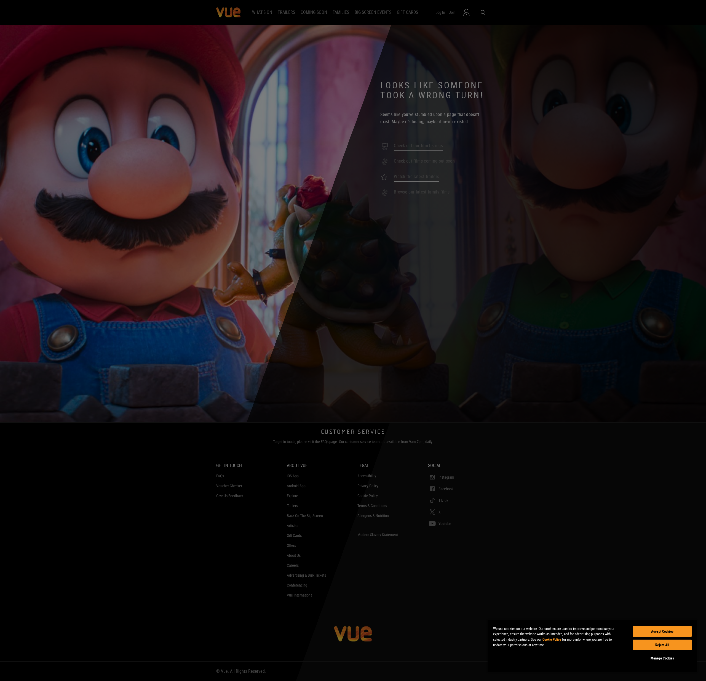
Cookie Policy (551, 639)
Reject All (662, 644)
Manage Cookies (662, 658)
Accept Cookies (662, 631)
